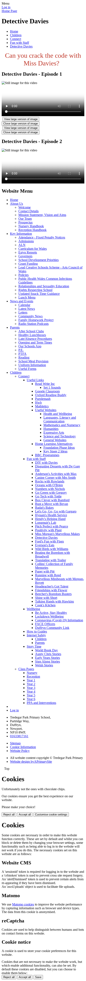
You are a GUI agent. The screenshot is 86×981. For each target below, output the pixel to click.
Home (14, 31)
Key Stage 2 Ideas (55, 451)
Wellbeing (33, 609)
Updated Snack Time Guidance (39, 293)
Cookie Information (23, 747)
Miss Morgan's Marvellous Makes (57, 534)
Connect (15, 39)
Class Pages (26, 669)
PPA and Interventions (41, 703)
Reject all (9, 814)
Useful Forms (27, 369)
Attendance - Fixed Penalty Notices (41, 237)
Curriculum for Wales (32, 248)
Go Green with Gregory (51, 492)
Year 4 (31, 691)
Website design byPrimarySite (31, 761)
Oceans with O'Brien (49, 485)
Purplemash (43, 399)
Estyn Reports (27, 252)
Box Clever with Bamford (52, 500)
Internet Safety (36, 635)
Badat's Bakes (44, 507)
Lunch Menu (26, 297)
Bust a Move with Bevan (51, 504)
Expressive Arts (53, 432)
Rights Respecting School (35, 290)
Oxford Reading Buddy (50, 395)
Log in (6, 7)
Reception (33, 676)
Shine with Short (46, 597)
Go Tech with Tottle (48, 496)
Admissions (26, 241)
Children (16, 35)
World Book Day (46, 650)
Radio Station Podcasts (33, 323)
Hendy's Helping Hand (50, 519)
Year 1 (31, 680)
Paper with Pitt (44, 571)
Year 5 (31, 695)
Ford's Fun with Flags (49, 541)
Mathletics (42, 406)
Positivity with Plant (48, 530)
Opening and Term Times (35, 342)
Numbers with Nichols (50, 489)
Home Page (9, 11)
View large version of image (21, 119)
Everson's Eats (44, 545)
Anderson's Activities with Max (56, 474)
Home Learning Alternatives (53, 444)
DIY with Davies (46, 462)
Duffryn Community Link (52, 627)
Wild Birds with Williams (51, 549)
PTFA (22, 353)
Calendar (24, 305)
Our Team (25, 218)
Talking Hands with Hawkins (54, 601)
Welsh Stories (44, 665)
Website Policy (20, 750)
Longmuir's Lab (45, 522)
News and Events (21, 301)
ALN (21, 245)
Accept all (25, 814)
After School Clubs (31, 331)
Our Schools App (29, 346)
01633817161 (19, 736)
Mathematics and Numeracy (61, 425)
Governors (25, 256)
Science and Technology (59, 436)
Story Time (34, 646)
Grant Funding (28, 263)
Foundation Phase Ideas (59, 447)
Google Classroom (47, 391)
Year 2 (31, 684)
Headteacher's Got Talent (51, 586)
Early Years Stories (47, 657)
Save (38, 977)
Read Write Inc (45, 384)
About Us (16, 203)
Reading (23, 357)
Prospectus (25, 222)
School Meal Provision (33, 361)
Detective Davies (21, 46)
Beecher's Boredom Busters (53, 594)
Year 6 (31, 699)
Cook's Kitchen (45, 605)
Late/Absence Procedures (35, 338)
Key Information (21, 233)
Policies (23, 275)
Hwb (38, 402)
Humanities (50, 429)
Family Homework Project (35, 320)
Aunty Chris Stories (48, 654)
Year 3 (31, 688)
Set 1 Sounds (52, 387)
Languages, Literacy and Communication (59, 419)
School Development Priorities (38, 260)
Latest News (26, 308)
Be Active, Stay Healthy (51, 612)
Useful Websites (45, 410)
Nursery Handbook (31, 226)
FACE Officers (45, 624)
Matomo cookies (23, 904)
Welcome (24, 207)
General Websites (54, 440)
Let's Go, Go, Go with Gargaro (55, 511)
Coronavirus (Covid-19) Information (59, 620)
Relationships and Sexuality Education (43, 286)
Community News (30, 316)
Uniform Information (32, 365)
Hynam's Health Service (51, 515)
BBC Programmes (47, 455)
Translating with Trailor (50, 560)
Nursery (32, 673)
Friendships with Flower (51, 590)
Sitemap (15, 743)
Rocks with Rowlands (49, 481)
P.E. (21, 350)
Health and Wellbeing (57, 414)
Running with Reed (48, 575)
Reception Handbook (32, 230)
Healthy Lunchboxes (32, 335)
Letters (22, 312)
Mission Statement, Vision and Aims (42, 215)
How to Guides (37, 631)
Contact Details (28, 211)
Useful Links (35, 380)
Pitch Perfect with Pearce (51, 526)
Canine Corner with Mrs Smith (55, 477)
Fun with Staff (19, 42)
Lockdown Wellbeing (49, 616)
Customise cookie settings (51, 814)
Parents (15, 327)
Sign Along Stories (47, 661)
